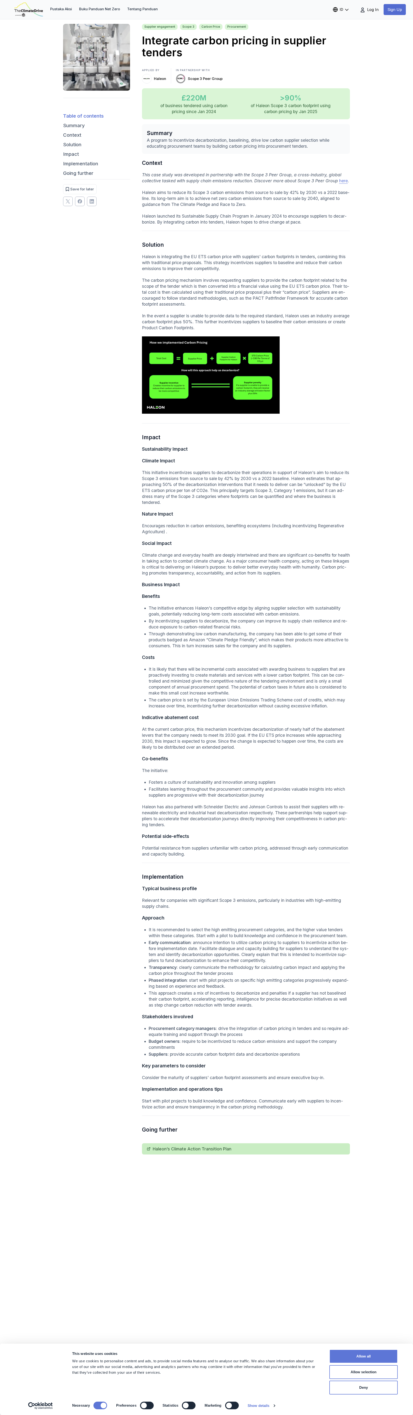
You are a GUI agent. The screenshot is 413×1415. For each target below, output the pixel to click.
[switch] (147, 1405)
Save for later (82, 189)
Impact (71, 154)
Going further (78, 173)
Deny (363, 1387)
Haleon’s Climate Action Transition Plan (192, 1148)
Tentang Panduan (142, 9)
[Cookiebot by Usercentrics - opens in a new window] (40, 1405)
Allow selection (364, 1372)
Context (72, 135)
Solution (72, 144)
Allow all (363, 1356)
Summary (74, 125)
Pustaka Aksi (61, 9)
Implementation (80, 164)
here (343, 180)
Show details (258, 1406)
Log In (372, 9)
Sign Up (394, 9)
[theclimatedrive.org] (28, 9)
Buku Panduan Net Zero (99, 9)
